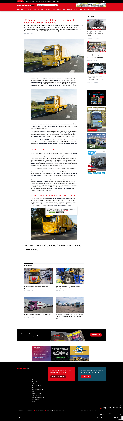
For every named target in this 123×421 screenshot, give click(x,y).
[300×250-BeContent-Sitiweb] (41, 353)
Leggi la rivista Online (58, 376)
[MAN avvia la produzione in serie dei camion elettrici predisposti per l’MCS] (70, 276)
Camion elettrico (29, 245)
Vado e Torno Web (36, 370)
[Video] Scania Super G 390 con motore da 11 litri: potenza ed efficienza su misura (96, 33)
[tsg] (96, 141)
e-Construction (36, 384)
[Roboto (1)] (96, 98)
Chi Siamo (27, 1)
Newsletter (32, 1)
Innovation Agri (36, 399)
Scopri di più (86, 376)
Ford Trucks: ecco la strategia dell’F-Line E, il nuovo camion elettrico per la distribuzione (95, 77)
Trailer (53, 9)
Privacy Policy (83, 410)
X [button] (75, 207)
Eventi (80, 9)
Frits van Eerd (51, 245)
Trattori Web (35, 382)
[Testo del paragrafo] (91, 5)
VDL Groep (77, 245)
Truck (42, 9)
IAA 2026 (23, 9)
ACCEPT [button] (52, 212)
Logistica (59, 9)
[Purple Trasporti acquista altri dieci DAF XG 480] (38, 305)
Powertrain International (38, 380)
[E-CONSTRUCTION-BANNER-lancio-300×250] (79, 353)
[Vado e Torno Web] (26, 5)
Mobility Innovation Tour (38, 397)
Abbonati (20, 1)
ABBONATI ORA (96, 334)
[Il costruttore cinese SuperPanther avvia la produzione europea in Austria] (38, 276)
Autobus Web (35, 374)
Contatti (53, 1)
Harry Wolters (61, 245)
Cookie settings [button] (60, 212)
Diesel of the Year (36, 393)
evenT (33, 401)
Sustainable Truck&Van (38, 372)
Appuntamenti (48, 1)
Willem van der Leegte (31, 249)
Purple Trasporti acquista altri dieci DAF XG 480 (37, 314)
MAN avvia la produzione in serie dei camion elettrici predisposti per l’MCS (68, 287)
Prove (64, 9)
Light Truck (47, 9)
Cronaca (75, 9)
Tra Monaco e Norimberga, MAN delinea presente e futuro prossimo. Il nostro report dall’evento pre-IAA (70, 316)
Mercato (29, 9)
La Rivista (42, 1)
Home (18, 9)
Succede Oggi (36, 9)
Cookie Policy (90, 410)
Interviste (69, 9)
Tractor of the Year (37, 395)
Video (98, 38)
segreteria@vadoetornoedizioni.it (55, 410)
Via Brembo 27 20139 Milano (25, 410)
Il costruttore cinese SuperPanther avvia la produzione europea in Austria (36, 287)
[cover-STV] (96, 162)
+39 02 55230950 (39, 410)
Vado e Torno (35, 368)
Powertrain (35, 378)
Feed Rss (57, 1)
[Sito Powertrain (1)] (60, 353)
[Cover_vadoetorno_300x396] (96, 119)
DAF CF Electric (41, 245)
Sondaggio (38, 1)
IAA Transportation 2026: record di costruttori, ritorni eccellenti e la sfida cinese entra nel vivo (96, 55)
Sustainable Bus (36, 376)
